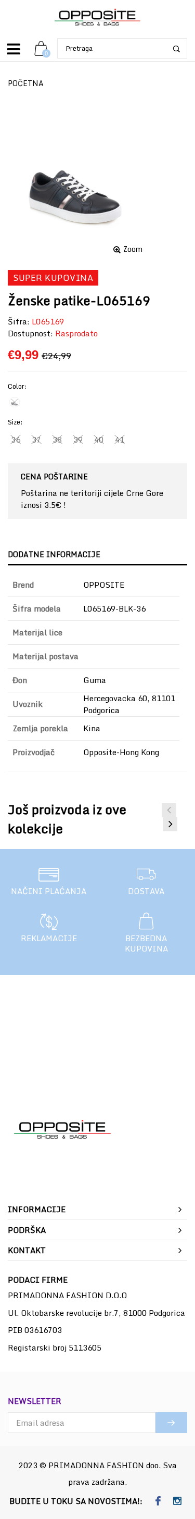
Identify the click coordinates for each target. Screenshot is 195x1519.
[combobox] (122, 48)
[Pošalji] (171, 1422)
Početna (26, 83)
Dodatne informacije (54, 554)
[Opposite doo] (98, 18)
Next (170, 824)
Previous (169, 810)
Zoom (132, 249)
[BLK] (14, 402)
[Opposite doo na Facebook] (158, 1501)
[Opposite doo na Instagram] (177, 1501)
